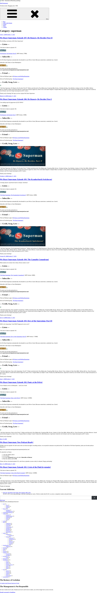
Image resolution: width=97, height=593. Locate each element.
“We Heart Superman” (18, 79)
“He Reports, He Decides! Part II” (8, 53)
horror (7, 518)
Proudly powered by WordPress (7, 592)
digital (7, 536)
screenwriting (9, 527)
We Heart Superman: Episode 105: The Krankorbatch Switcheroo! (26, 179)
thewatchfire (8, 531)
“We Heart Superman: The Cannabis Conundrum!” (12, 275)
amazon (7, 570)
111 (7, 561)
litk (10, 540)
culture (4, 513)
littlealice (11, 541)
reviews (7, 525)
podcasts (5, 552)
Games (4, 24)
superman (8, 555)
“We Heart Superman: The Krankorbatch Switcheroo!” (13, 195)
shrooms (11, 542)
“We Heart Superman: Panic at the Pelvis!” (10, 398)
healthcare (8, 517)
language (5, 547)
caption (7, 573)
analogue (8, 534)
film (4, 522)
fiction (7, 563)
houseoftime (8, 575)
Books (4, 508)
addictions (8, 546)
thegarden (8, 529)
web (4, 569)
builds (7, 562)
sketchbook (5, 559)
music (4, 548)
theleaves (8, 530)
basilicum (11, 538)
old (3, 550)
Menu (47, 19)
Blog (4, 21)
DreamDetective (9, 511)
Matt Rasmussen (4, 3)
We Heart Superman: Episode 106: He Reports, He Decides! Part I (26, 99)
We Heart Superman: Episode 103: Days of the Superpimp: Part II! (26, 321)
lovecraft (8, 553)
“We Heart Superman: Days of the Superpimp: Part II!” (13, 336)
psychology (5, 556)
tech (7, 519)
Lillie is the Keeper (7, 23)
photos (7, 567)
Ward (7, 507)
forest (7, 574)
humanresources (9, 564)
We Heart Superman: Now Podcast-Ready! (16, 442)
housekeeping (6, 545)
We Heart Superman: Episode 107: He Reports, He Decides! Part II (26, 38)
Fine (7, 505)
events (4, 521)
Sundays (8, 506)
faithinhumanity (9, 516)
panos (7, 565)
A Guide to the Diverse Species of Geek (9, 583)
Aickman (8, 510)
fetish (7, 557)
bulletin (10, 535)
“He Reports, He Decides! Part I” (8, 115)
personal (5, 551)
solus (10, 544)
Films (4, 25)
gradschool (8, 523)
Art (3, 503)
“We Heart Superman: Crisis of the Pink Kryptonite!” (12, 473)
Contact (5, 27)
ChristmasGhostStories (7, 512)
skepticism (5, 558)
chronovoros (11, 539)
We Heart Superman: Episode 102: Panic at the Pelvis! (21, 382)
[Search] (94, 498)
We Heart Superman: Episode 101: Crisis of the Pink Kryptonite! (25, 467)
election (7, 514)
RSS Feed (2, 500)
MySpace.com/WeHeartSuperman (21, 76)
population (8, 524)
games (4, 533)
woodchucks (5, 576)
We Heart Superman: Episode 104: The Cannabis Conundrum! (24, 259)
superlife (8, 528)
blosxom (8, 572)
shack (7, 568)
